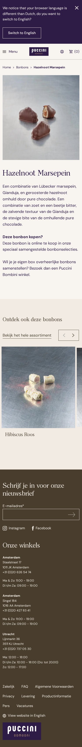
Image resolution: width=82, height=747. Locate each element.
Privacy (8, 696)
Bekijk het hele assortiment (27, 335)
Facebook (43, 528)
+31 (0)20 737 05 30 (17, 649)
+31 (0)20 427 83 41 (16, 610)
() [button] (76, 51)
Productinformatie (56, 696)
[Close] (76, 8)
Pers (6, 705)
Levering (28, 696)
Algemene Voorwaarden (54, 686)
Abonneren (71, 514)
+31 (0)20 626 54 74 (17, 572)
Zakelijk (8, 686)
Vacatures (25, 705)
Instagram (17, 528)
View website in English (26, 715)
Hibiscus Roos (20, 435)
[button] (73, 335)
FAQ (24, 686)
